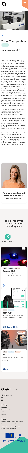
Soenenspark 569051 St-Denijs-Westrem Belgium (7, 412)
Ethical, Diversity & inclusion (8, 428)
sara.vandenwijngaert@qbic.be (13, 198)
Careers (12, 424)
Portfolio (3, 422)
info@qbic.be (4, 398)
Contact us (18, 424)
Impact (21, 422)
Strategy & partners (12, 422)
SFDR (18, 426)
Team (3, 424)
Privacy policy (12, 426)
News (7, 424)
